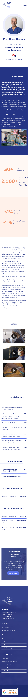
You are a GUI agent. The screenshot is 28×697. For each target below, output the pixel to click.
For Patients (5, 623)
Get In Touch (13, 573)
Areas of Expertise (7, 655)
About (3, 635)
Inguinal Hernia (6, 671)
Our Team (4, 645)
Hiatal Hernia (5, 658)
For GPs (3, 642)
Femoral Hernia (6, 668)
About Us (4, 639)
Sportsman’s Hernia (7, 674)
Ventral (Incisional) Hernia (9, 661)
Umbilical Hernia (6, 665)
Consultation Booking (8, 630)
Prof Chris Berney (6, 648)
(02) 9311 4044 (5, 609)
